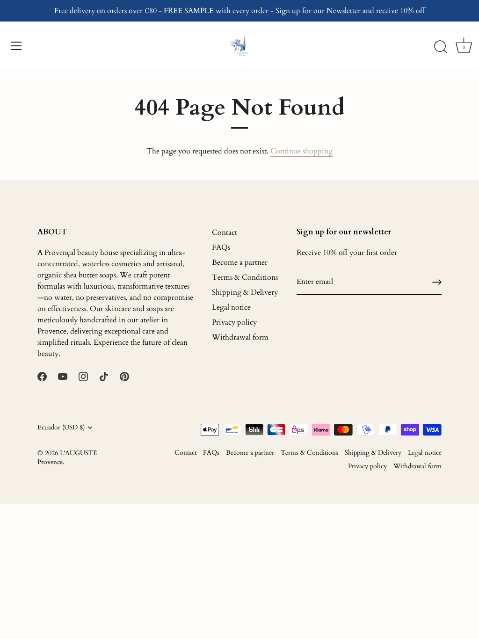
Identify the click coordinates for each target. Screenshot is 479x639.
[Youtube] (62, 376)
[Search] (440, 47)
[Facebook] (42, 376)
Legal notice (231, 307)
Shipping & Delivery (245, 292)
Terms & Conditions (245, 277)
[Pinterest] (124, 376)
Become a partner (240, 262)
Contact (224, 232)
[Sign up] (437, 282)
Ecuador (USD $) (61, 428)
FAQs (221, 247)
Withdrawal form (240, 337)
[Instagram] (83, 376)
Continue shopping (301, 151)
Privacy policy (234, 322)
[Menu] (16, 46)
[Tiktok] (104, 376)
